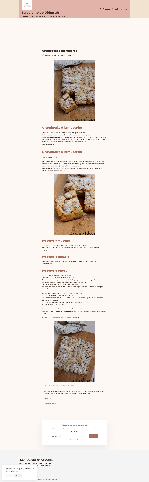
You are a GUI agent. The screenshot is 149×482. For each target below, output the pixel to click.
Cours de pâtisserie (119, 9)
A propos (106, 9)
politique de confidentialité (79, 440)
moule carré (66, 293)
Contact (36, 457)
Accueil (29, 457)
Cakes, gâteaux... (66, 55)
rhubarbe (71, 385)
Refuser (18, 476)
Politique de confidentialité (33, 463)
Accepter (9, 476)
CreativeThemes (51, 479)
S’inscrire (94, 436)
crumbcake (63, 385)
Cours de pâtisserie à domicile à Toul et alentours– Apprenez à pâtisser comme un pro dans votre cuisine (36, 460)
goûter (50, 385)
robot (72, 278)
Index (20, 463)
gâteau (44, 385)
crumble (56, 385)
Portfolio (48, 463)
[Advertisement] (74, 31)
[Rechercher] (100, 9)
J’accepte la (75, 440)
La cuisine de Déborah (40, 12)
